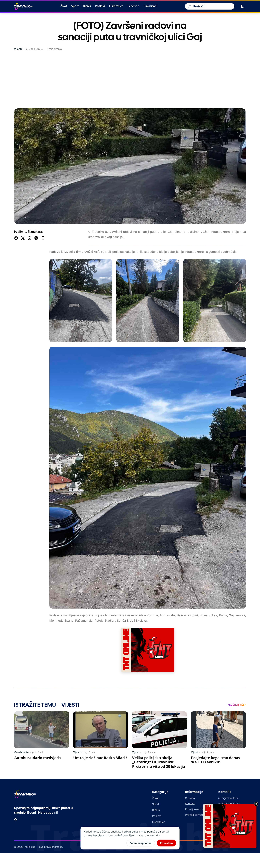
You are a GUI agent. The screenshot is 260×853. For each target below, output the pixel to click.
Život (63, 6)
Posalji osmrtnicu (196, 809)
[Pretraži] (189, 6)
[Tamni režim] (242, 6)
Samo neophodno (141, 843)
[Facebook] (15, 819)
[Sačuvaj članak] (43, 238)
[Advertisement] (130, 80)
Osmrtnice (116, 6)
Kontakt (190, 803)
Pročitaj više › (236, 704)
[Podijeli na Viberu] (36, 238)
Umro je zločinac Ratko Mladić (100, 757)
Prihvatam (166, 843)
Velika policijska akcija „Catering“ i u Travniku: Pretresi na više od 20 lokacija (158, 762)
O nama (190, 798)
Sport (75, 6)
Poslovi (100, 6)
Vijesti (18, 48)
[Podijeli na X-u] (23, 238)
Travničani (150, 6)
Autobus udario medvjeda (37, 757)
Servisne (133, 6)
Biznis (87, 6)
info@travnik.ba (228, 798)
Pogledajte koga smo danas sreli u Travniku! (215, 760)
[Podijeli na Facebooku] (16, 238)
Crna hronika (21, 752)
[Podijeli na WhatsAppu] (29, 238)
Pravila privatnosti (196, 814)
